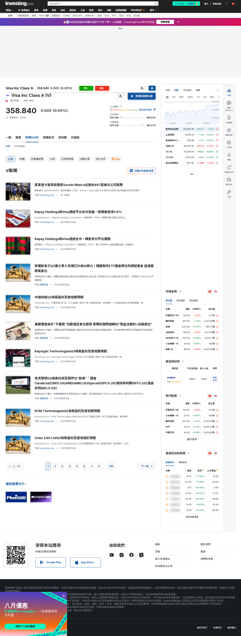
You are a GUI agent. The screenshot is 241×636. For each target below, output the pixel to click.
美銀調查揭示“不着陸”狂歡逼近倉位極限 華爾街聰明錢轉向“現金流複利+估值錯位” (93, 324)
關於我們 (205, 544)
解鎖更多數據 (145, 109)
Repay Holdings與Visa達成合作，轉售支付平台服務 (72, 239)
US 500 (169, 157)
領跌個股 (193, 300)
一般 (8, 137)
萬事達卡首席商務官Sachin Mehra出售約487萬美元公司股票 (79, 185)
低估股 (137, 15)
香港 (34, 15)
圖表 (18, 137)
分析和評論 (19, 146)
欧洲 (107, 15)
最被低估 (170, 462)
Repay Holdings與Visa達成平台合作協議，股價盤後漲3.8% (78, 212)
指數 (176, 90)
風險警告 (231, 627)
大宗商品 (187, 90)
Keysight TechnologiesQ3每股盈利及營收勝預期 (71, 351)
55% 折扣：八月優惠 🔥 (186, 3)
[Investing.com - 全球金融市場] (20, 3)
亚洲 (121, 15)
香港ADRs (89, 15)
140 (111, 466)
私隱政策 (217, 627)
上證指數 (170, 134)
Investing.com (47, 195)
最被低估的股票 (175, 453)
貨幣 (168, 90)
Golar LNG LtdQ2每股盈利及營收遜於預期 (65, 438)
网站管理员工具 (163, 565)
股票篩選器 (121, 9)
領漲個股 (180, 300)
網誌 (157, 544)
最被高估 (183, 462)
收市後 (66, 15)
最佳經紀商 (173, 361)
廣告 (203, 551)
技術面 (62, 137)
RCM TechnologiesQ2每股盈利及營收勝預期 (67, 411)
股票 (10, 15)
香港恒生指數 (172, 129)
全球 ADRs (77, 15)
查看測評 (215, 379)
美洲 (99, 15)
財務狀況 (48, 137)
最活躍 (169, 300)
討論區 (75, 137)
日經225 (170, 146)
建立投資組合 (162, 558)
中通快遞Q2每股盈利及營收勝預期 (59, 297)
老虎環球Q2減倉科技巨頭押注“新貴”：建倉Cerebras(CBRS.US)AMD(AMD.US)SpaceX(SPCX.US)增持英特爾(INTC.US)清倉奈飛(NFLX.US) (94, 383)
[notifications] (227, 3)
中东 (114, 15)
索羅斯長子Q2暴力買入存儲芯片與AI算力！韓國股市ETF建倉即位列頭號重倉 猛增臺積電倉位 (94, 268)
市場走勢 (171, 291)
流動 (157, 551)
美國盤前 (56, 15)
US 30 (169, 151)
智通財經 (44, 284)
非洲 (128, 15)
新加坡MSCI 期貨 (174, 140)
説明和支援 (207, 558)
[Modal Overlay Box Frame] (33, 614)
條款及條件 (202, 627)
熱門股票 (171, 396)
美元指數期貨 (172, 163)
